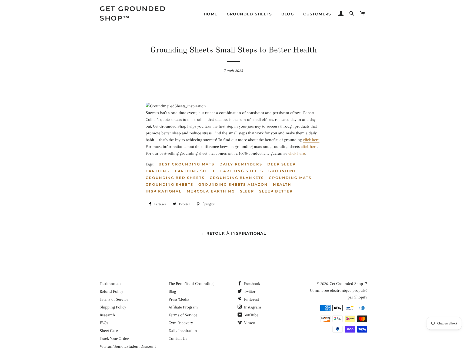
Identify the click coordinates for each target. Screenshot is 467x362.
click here (311, 139)
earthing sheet (195, 171)
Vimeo (249, 322)
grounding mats (290, 177)
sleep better (276, 191)
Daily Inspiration (183, 330)
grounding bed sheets (175, 177)
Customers (317, 14)
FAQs (104, 322)
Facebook (251, 283)
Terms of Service (114, 299)
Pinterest (251, 299)
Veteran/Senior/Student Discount (128, 346)
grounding (282, 171)
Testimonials (110, 283)
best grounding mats (186, 164)
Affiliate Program (183, 307)
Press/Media (179, 299)
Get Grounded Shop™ (133, 13)
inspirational (164, 191)
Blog (287, 14)
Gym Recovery (181, 322)
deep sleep (281, 164)
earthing (158, 171)
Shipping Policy (113, 307)
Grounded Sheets (249, 14)
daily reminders (240, 164)
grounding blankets (237, 177)
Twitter (249, 291)
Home (211, 14)
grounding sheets (169, 184)
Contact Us (178, 338)
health (282, 184)
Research (107, 315)
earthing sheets (241, 171)
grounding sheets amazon (233, 184)
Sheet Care (109, 330)
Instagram (252, 307)
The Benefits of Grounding (191, 283)
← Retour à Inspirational (233, 233)
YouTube (250, 315)
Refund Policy (111, 291)
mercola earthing (211, 191)
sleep (247, 191)
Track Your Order (114, 338)
